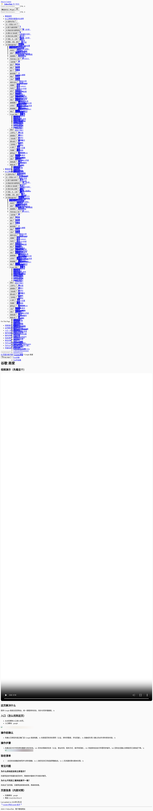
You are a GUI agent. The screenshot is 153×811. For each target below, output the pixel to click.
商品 (11, 76)
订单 (11, 79)
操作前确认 (9, 333)
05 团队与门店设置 (11, 33)
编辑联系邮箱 (18, 332)
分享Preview (17, 128)
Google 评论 (17, 122)
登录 (11, 53)
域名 (11, 111)
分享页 (12, 105)
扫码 (11, 159)
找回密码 (12, 56)
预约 (11, 68)
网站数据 (12, 108)
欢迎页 (12, 50)
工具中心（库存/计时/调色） (19, 49)
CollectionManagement (21, 351)
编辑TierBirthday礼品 (20, 101)
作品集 (12, 150)
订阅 (11, 156)
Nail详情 (16, 357)
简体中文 (5, 10)
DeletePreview (18, 353)
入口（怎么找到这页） (13, 330)
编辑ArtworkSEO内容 (21, 160)
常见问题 (8, 340)
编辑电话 (16, 327)
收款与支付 (13, 82)
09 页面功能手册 (11, 45)
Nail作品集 (17, 360)
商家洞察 (16, 119)
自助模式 (12, 135)
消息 (11, 100)
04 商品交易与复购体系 (13, 30)
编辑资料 (16, 340)
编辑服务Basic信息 (20, 84)
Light (12, 10)
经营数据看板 (14, 47)
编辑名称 (16, 335)
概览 (10, 47)
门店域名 (12, 144)
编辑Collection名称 (20, 163)
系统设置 (12, 162)
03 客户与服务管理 (11, 27)
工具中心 (12, 133)
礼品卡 (12, 88)
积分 (11, 94)
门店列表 (12, 62)
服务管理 (12, 73)
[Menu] (17, 9)
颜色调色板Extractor (20, 153)
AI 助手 (12, 147)
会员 (11, 91)
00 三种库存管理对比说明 (14, 19)
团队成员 (12, 141)
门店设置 (12, 138)
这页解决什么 (10, 328)
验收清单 (8, 338)
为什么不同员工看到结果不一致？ (17, 345)
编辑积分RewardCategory (22, 109)
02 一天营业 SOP (11, 24)
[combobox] (10, 6)
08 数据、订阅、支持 (12, 42)
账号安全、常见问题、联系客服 (20, 54)
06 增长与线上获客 (11, 36)
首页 (11, 65)
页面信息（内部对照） (13, 348)
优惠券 (12, 85)
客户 (11, 70)
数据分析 (12, 165)
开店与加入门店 (14, 59)
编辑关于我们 (18, 130)
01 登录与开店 (10, 21)
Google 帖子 (17, 127)
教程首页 (8, 16)
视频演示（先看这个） (13, 325)
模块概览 (16, 53)
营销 (11, 130)
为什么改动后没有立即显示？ (16, 343)
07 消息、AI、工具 (11, 39)
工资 (11, 97)
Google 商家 (13, 114)
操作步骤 (8, 335)
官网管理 (12, 103)
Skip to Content (6, 2)
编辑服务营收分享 (20, 81)
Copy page (6, 357)
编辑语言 (16, 337)
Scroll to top (5, 352)
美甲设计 (12, 153)
